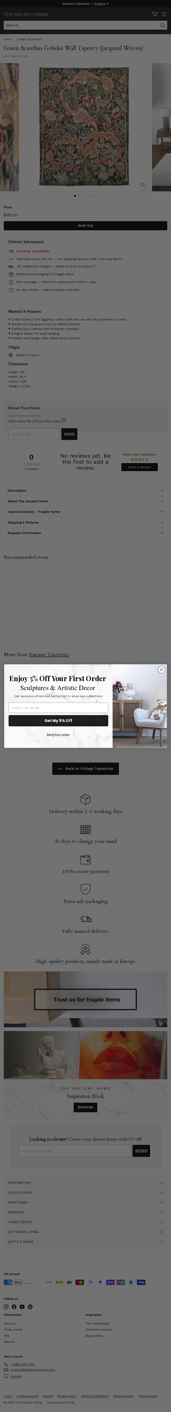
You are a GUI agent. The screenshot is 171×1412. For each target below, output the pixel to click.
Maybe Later (58, 734)
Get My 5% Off (58, 720)
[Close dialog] (161, 669)
